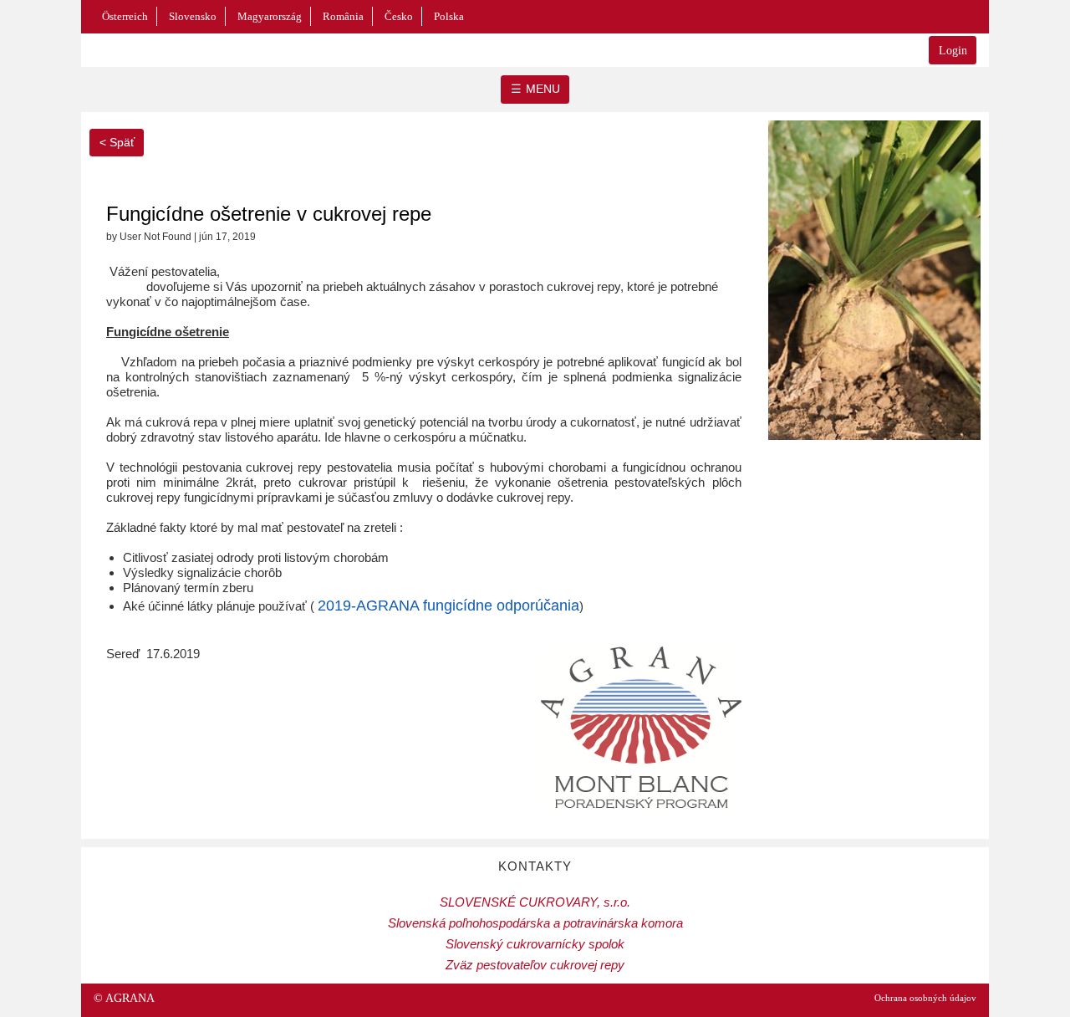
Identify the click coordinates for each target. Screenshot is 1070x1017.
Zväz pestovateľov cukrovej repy (535, 965)
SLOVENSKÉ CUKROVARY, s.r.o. (535, 902)
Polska (449, 16)
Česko (399, 16)
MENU (543, 88)
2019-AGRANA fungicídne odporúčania (448, 605)
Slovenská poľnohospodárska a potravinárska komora (535, 923)
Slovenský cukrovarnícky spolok (535, 944)
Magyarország (269, 16)
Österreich (125, 16)
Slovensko (193, 16)
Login (953, 50)
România (343, 16)
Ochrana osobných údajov (925, 998)
